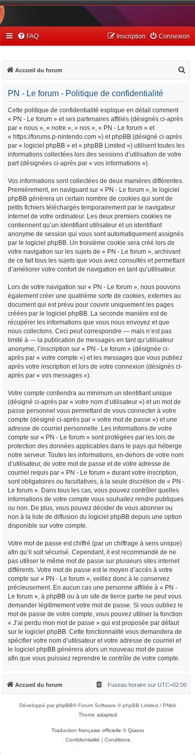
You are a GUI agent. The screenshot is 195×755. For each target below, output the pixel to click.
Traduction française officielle (86, 730)
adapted (107, 715)
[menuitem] (27, 37)
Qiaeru (136, 730)
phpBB (64, 705)
